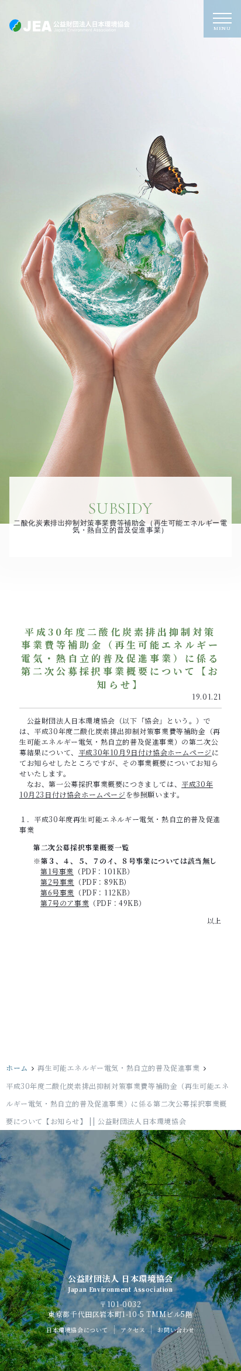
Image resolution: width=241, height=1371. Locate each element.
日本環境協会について (77, 1333)
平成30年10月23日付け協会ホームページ (116, 789)
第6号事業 (57, 892)
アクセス (132, 1333)
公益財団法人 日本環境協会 (120, 1287)
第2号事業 (57, 882)
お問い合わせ (176, 1333)
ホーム (17, 1072)
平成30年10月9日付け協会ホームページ (145, 752)
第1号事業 (57, 871)
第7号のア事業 (64, 903)
